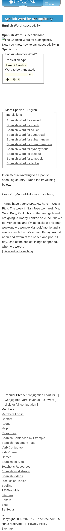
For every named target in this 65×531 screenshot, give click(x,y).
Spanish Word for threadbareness (29, 144)
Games (7, 457)
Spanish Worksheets (16, 471)
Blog (5, 504)
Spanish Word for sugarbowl (26, 134)
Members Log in (13, 414)
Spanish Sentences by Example (23, 438)
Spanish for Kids (13, 461)
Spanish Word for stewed (24, 120)
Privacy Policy (37, 523)
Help (5, 428)
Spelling (7, 485)
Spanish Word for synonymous (27, 149)
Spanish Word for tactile (23, 163)
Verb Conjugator (13, 447)
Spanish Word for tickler (23, 130)
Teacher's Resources (16, 466)
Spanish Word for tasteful (24, 153)
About (6, 423)
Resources (9, 433)
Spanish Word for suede (23, 125)
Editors (6, 500)
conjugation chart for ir (42, 395)
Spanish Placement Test (18, 442)
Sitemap (7, 495)
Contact (7, 419)
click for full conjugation (20, 404)
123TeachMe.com (43, 519)
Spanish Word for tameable (25, 158)
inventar (34, 399)
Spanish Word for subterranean (28, 139)
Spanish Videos (12, 476)
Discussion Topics (14, 481)
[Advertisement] (32, 291)
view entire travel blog (18, 251)
